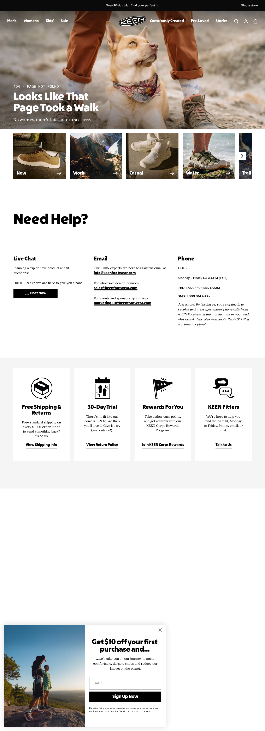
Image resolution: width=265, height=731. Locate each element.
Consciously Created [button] (167, 21)
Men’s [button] (12, 21)
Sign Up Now (125, 697)
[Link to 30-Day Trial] (102, 414)
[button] (255, 21)
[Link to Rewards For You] (163, 414)
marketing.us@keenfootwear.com (122, 303)
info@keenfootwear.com (115, 273)
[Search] (236, 21)
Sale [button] (64, 21)
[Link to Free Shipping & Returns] (41, 414)
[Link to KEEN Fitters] (223, 414)
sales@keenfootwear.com (115, 288)
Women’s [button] (31, 21)
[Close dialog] (160, 630)
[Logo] (132, 21)
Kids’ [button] (50, 21)
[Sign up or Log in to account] (246, 21)
